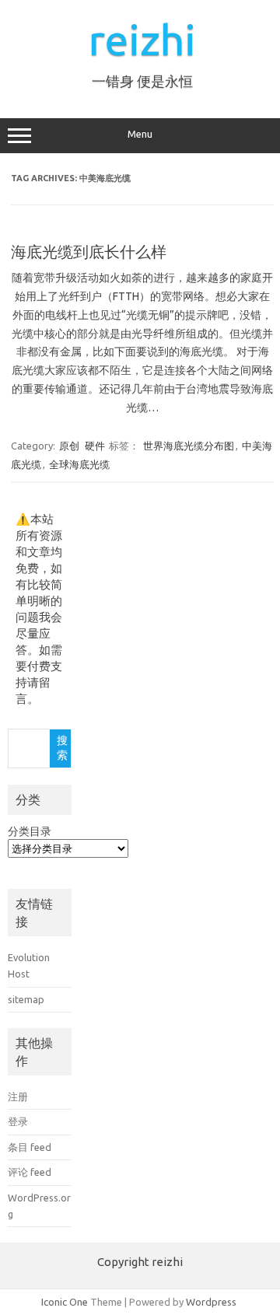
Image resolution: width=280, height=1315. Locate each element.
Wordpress (211, 1301)
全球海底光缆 (79, 464)
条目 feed (29, 1147)
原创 (69, 445)
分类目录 (29, 831)
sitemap (26, 999)
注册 (18, 1096)
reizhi (142, 39)
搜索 (62, 748)
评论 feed (29, 1171)
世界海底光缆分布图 (188, 445)
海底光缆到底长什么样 (88, 252)
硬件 (95, 445)
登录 (18, 1121)
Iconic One (64, 1301)
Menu (140, 134)
